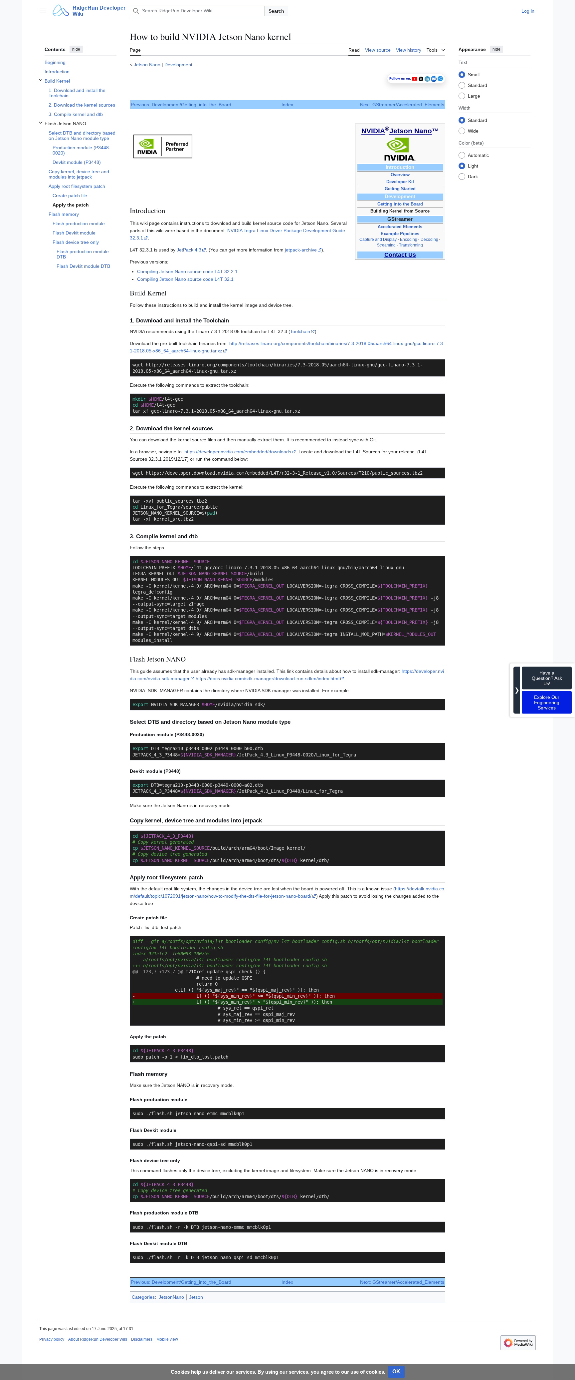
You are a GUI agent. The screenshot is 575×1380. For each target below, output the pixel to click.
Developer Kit (400, 181)
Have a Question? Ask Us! (547, 678)
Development (178, 64)
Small (473, 74)
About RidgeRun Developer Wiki (97, 1339)
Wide (473, 130)
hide (76, 49)
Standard (477, 85)
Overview (400, 174)
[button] (42, 11)
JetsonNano (171, 1297)
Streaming (386, 245)
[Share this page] (440, 78)
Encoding (408, 239)
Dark (473, 176)
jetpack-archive (301, 249)
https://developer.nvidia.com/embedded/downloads (237, 451)
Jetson (196, 1297)
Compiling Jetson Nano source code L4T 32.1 (185, 279)
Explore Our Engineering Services (546, 702)
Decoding (429, 239)
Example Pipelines (400, 233)
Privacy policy (51, 1339)
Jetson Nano (147, 64)
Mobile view (167, 1339)
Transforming (411, 245)
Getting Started (400, 188)
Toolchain (300, 331)
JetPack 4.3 (189, 249)
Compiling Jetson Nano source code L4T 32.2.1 (187, 271)
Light (473, 165)
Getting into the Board (400, 204)
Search (276, 11)
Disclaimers (141, 1339)
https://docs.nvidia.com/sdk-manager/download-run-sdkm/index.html (267, 678)
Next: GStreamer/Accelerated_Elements (402, 104)
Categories (143, 1297)
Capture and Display (378, 239)
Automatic (478, 155)
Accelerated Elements (400, 226)
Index (287, 104)
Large (474, 95)
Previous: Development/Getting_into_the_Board (181, 104)
